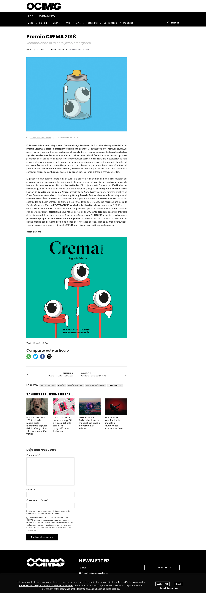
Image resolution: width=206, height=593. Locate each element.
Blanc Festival (48, 385)
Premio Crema (114, 385)
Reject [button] (178, 584)
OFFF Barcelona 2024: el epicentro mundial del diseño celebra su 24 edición (89, 423)
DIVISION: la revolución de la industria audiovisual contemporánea (114, 423)
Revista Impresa (47, 16)
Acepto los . (94, 573)
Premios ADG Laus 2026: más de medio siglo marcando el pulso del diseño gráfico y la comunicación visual (37, 425)
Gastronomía (110, 22)
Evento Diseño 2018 (95, 385)
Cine (78, 22)
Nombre (31, 489)
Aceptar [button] (162, 583)
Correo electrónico (37, 500)
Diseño (56, 22)
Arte (68, 22)
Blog (30, 16)
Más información (169, 588)
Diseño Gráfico (44, 137)
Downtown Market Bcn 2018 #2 (93, 376)
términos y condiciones (99, 573)
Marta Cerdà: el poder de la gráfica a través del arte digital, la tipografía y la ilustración (63, 424)
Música (43, 22)
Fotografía (92, 22)
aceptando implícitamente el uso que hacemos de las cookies (89, 588)
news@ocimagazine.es (35, 527)
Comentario (33, 455)
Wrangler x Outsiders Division (61, 376)
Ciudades (128, 22)
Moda (30, 22)
